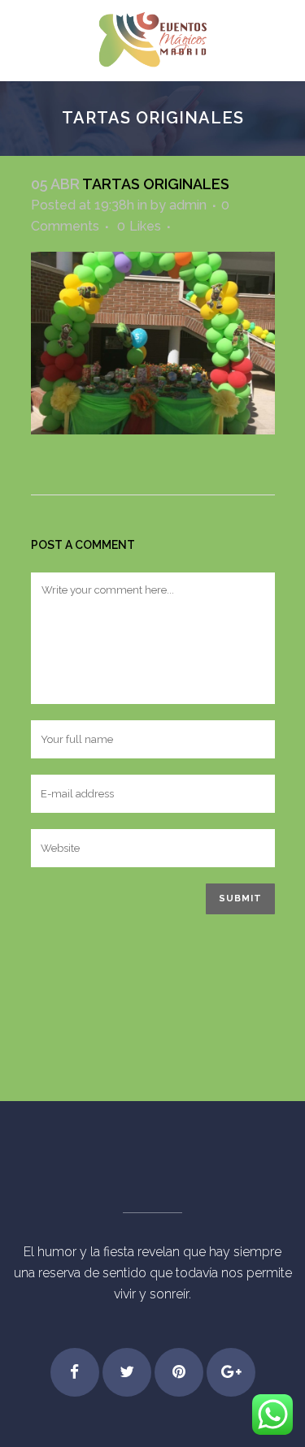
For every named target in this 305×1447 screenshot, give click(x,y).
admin (188, 205)
